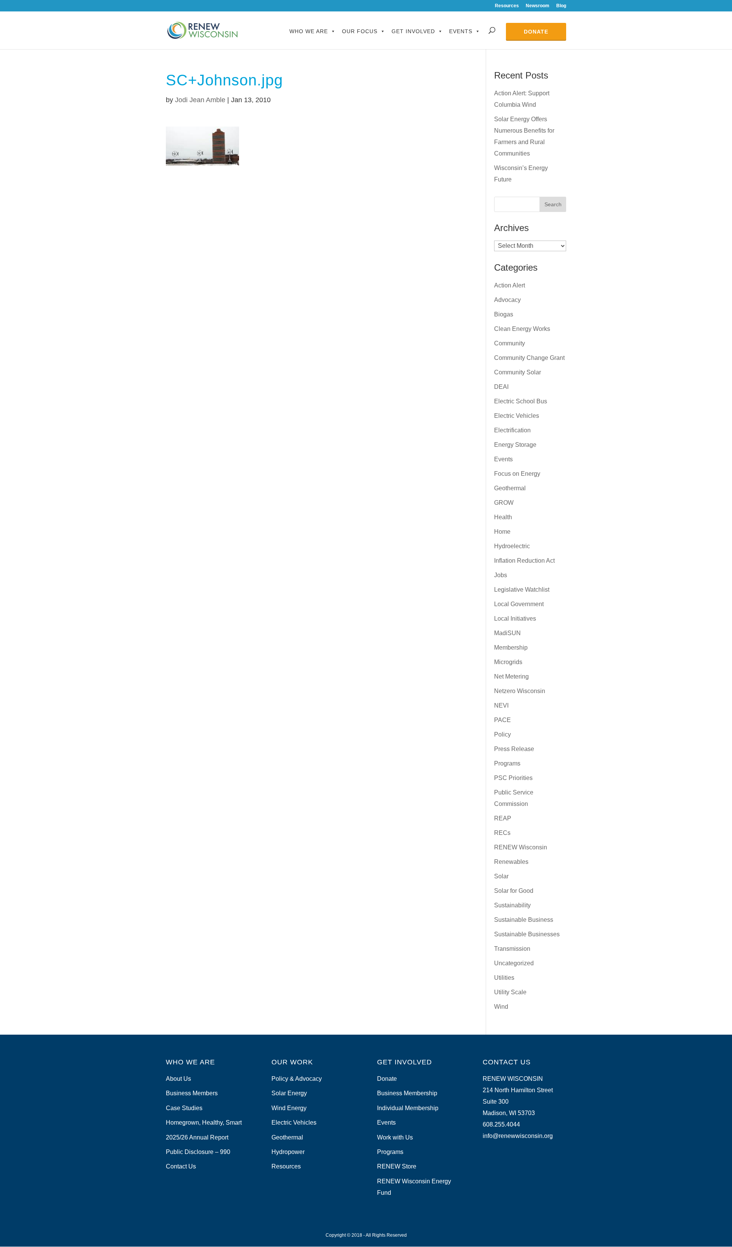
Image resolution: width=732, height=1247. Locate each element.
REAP (502, 818)
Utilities (504, 977)
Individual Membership (407, 1108)
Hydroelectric (512, 546)
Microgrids (508, 662)
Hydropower (288, 1152)
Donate (536, 32)
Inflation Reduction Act (524, 560)
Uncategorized (514, 963)
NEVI (501, 705)
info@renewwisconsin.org (518, 1136)
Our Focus (359, 31)
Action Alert (509, 285)
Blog (561, 5)
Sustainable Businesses (527, 934)
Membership (511, 647)
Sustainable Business (523, 919)
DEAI (501, 387)
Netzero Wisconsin (519, 691)
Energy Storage (515, 444)
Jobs (500, 575)
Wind (501, 1006)
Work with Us (395, 1137)
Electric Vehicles (516, 415)
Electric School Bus (520, 401)
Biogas (503, 314)
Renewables (511, 862)
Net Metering (511, 676)
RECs (502, 833)
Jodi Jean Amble (200, 100)
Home (502, 531)
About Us (178, 1078)
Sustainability (512, 905)
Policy (502, 734)
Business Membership (407, 1093)
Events (460, 31)
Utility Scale (510, 992)
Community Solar (517, 372)
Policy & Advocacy (296, 1078)
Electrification (512, 430)
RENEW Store (396, 1166)
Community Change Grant (529, 358)
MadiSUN (507, 633)
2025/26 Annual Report (197, 1137)
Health (503, 517)
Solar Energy (289, 1093)
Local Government (519, 604)
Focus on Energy (517, 473)
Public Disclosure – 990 (198, 1152)
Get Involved (413, 31)
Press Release (514, 749)
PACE (502, 720)
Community (509, 343)
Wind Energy (289, 1108)
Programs (507, 763)
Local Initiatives (515, 618)
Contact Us (181, 1166)
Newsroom (537, 5)
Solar (501, 876)
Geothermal (510, 488)
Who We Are (308, 31)
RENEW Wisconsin (520, 847)
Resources (507, 5)
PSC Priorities (513, 778)
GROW (504, 502)
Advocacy (507, 300)
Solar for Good (513, 891)
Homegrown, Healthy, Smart (204, 1122)
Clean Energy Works (522, 329)
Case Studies (184, 1108)
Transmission (512, 948)
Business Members (192, 1093)
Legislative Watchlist (521, 589)
